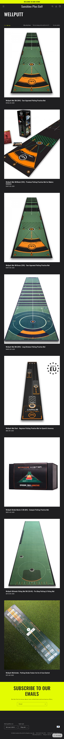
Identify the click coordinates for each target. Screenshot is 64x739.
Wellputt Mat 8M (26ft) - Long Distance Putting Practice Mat (25, 347)
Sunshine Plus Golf (19, 733)
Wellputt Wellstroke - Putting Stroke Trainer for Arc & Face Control (28, 673)
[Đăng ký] (45, 704)
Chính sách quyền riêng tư (54, 733)
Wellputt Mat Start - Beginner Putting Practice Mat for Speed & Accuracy (30, 428)
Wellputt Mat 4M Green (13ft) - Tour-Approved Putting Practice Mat (28, 265)
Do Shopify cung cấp (29, 733)
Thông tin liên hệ (47, 734)
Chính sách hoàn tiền (41, 733)
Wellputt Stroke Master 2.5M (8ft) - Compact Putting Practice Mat (27, 510)
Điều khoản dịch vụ (37, 734)
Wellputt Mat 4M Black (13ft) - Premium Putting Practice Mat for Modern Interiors (29, 183)
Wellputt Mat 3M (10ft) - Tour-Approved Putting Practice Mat (26, 100)
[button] (3, 6)
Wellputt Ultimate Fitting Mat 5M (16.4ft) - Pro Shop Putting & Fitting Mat (30, 591)
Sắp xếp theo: (27, 25)
